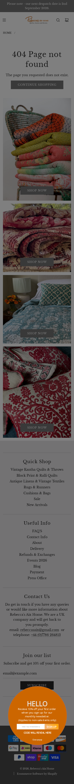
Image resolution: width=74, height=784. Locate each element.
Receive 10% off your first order (37, 714)
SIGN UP (51, 726)
